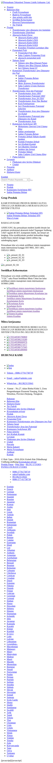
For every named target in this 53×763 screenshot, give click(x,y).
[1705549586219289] (29, 339)
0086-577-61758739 (21, 479)
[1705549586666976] (29, 342)
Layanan (11, 437)
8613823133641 (20, 383)
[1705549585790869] (29, 337)
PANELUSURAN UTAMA (14, 467)
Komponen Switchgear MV (19, 190)
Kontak (10, 454)
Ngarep (10, 184)
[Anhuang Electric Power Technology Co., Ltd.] (25, 2)
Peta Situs (19, 464)
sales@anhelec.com (19, 378)
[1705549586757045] (29, 347)
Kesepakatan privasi (27, 462)
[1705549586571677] (29, 344)
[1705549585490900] (29, 349)
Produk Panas (7, 464)
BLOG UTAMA (33, 464)
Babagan (11, 399)
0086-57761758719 (20, 373)
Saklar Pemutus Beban (17, 192)
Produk (10, 187)
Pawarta (10, 444)
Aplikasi (10, 452)
